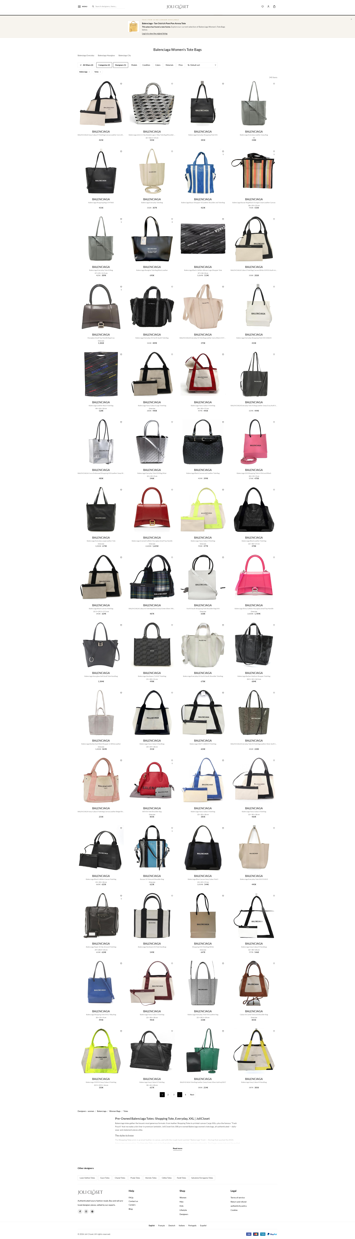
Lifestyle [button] (183, 1210)
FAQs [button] (131, 1197)
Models (134, 65)
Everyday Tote (146, 1143)
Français (161, 1225)
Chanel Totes (120, 1178)
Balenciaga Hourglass (106, 55)
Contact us (133, 1201)
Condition (146, 65)
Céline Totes (167, 1178)
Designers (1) (120, 65)
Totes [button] (96, 72)
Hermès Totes (151, 1178)
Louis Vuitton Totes (87, 1178)
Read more (177, 1148)
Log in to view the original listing (154, 33)
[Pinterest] (92, 1211)
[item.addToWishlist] (121, 83)
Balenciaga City (125, 55)
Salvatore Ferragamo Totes (202, 1178)
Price (181, 65)
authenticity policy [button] (239, 1206)
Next (192, 1095)
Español (203, 1225)
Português (192, 1225)
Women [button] (183, 1197)
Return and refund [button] (238, 1202)
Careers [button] (132, 1205)
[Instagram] (86, 1211)
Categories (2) (104, 65)
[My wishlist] (262, 6)
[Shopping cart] (274, 6)
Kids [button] (181, 1206)
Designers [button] (184, 1214)
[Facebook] (80, 1211)
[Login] (268, 6)
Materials (169, 65)
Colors (157, 65)
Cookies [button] (234, 1210)
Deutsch (171, 1225)
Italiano (182, 1225)
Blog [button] (131, 1209)
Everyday (167, 1143)
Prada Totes (135, 1178)
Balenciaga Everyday (86, 55)
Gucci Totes (105, 1178)
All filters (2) (88, 65)
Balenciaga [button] (83, 72)
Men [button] (181, 1202)
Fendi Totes (181, 1178)
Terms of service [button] (238, 1197)
